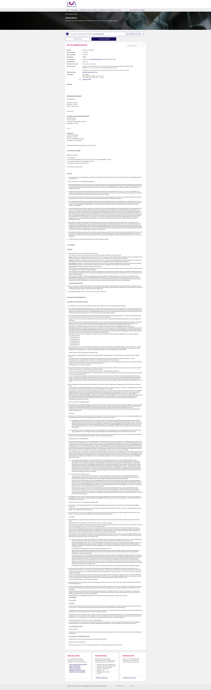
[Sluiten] (143, 34)
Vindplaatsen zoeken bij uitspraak (77, 670)
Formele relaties (71, 59)
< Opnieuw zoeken (77, 39)
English (69, 685)
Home (67, 10)
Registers (94, 10)
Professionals (111, 10)
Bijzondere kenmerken (72, 64)
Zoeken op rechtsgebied (75, 669)
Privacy (76, 685)
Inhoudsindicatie (71, 66)
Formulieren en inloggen (138, 10)
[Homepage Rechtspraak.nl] (71, 3)
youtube (143, 686)
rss (125, 686)
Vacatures (96, 685)
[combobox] (135, 46)
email (127, 686)
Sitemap (72, 685)
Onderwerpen (74, 10)
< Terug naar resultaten (103, 39)
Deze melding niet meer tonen (133, 34)
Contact (119, 10)
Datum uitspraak (71, 52)
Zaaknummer (70, 57)
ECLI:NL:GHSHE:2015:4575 (96, 59)
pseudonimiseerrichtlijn (98, 34)
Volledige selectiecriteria (101, 677)
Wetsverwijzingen (71, 72)
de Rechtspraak (103, 10)
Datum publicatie (71, 54)
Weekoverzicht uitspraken (129, 677)
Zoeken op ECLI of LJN (74, 667)
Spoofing (91, 685)
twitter (135, 686)
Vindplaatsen (70, 74)
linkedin (141, 686)
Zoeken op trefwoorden (74, 666)
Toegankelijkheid (86, 685)
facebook (137, 686)
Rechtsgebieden (71, 61)
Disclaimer (104, 685)
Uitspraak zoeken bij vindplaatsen (77, 672)
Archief (100, 685)
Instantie (69, 50)
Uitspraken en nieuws (85, 10)
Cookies (80, 685)
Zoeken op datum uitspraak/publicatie (78, 664)
